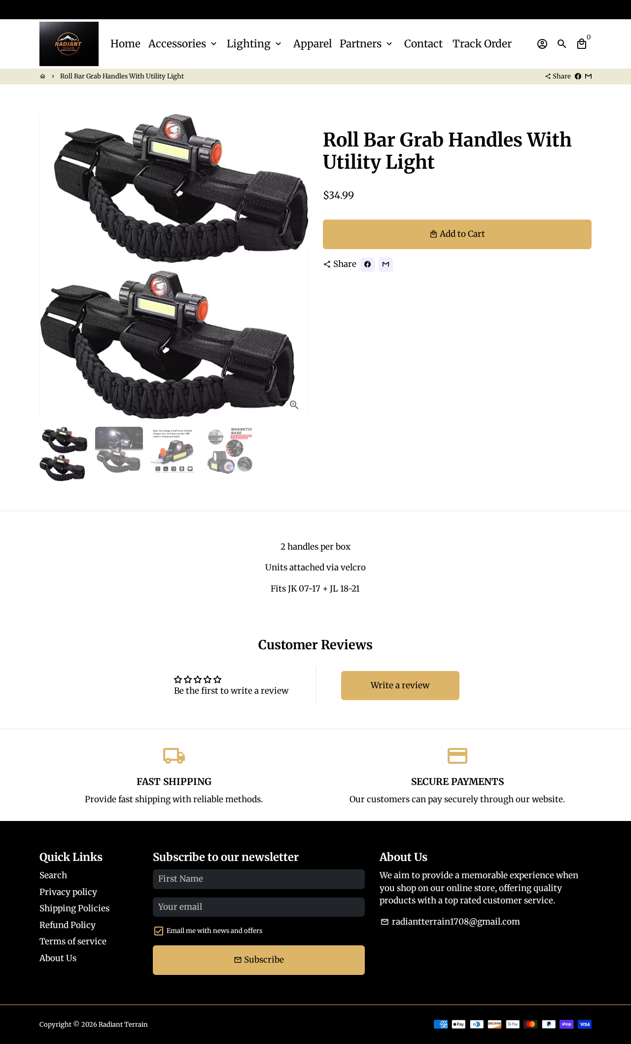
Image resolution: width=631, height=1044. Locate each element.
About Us (57, 958)
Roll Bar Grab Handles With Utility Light (122, 76)
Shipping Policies (74, 908)
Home (125, 43)
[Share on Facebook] (578, 76)
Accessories (183, 43)
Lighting (255, 43)
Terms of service (72, 941)
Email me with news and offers (214, 931)
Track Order (482, 43)
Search (53, 875)
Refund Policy (67, 925)
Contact (423, 43)
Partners (367, 43)
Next (294, 266)
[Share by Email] (588, 76)
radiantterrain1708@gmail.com (450, 921)
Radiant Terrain (123, 1024)
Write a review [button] (400, 685)
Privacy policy (68, 892)
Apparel (312, 43)
